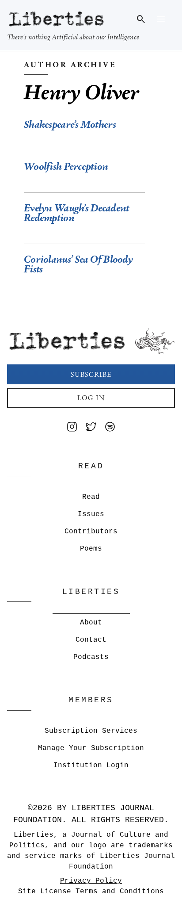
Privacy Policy (91, 881)
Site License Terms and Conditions (91, 892)
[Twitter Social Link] (91, 428)
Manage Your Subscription (91, 748)
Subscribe (91, 374)
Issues (91, 514)
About (91, 623)
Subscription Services (91, 731)
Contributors (91, 532)
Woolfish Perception (66, 166)
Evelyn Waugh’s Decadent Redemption (76, 213)
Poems (91, 549)
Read (91, 497)
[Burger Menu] (161, 19)
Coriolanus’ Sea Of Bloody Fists (78, 264)
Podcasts (91, 657)
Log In (91, 398)
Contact (91, 640)
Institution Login (91, 765)
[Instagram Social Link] (72, 428)
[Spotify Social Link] (110, 428)
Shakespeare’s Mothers (70, 124)
